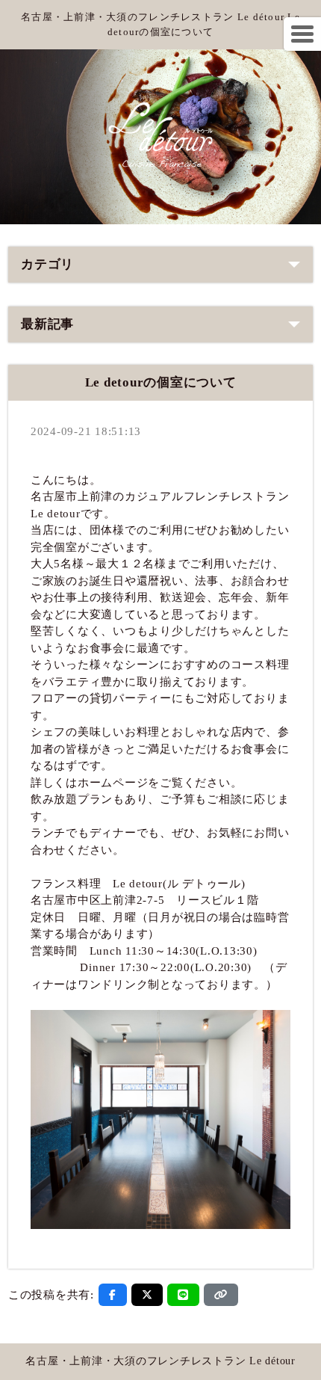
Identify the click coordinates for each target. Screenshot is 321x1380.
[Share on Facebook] (113, 1295)
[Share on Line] (183, 1295)
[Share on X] (147, 1295)
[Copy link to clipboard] (221, 1295)
